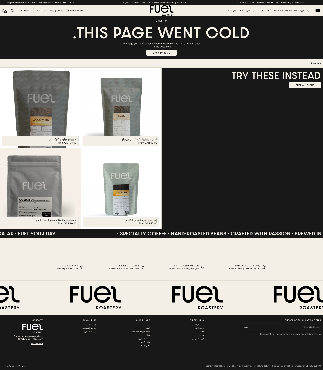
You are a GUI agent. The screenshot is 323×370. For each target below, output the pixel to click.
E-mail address (311, 327)
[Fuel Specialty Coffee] (32, 328)
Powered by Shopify (303, 366)
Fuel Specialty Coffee (282, 366)
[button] (12, 10)
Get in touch (37, 343)
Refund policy (263, 366)
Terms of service (233, 366)
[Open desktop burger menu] (317, 10)
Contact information (215, 366)
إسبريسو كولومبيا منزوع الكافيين (141, 219)
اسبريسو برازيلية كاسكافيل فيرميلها (139, 139)
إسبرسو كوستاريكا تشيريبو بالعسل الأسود (55, 219)
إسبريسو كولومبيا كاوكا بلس (62, 139)
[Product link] (121, 108)
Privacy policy (249, 366)
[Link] (161, 2)
